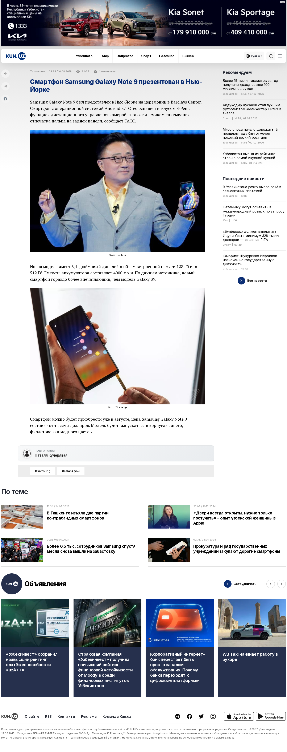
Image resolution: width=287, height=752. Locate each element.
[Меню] (279, 55)
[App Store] (239, 716)
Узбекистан (85, 56)
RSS (48, 716)
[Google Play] (271, 716)
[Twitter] (201, 716)
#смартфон (71, 471)
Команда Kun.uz (117, 716)
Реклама (89, 716)
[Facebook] (5, 99)
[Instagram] (213, 716)
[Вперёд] (281, 584)
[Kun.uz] (16, 56)
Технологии (37, 71)
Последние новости (243, 178)
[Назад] (5, 73)
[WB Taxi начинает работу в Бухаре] (252, 648)
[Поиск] (270, 56)
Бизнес (188, 56)
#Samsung (42, 471)
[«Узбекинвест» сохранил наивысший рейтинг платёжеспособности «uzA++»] (35, 648)
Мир (105, 56)
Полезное (167, 56)
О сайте (32, 716)
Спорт (146, 56)
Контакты (66, 716)
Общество (124, 56)
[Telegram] (5, 86)
